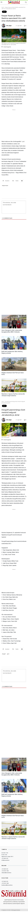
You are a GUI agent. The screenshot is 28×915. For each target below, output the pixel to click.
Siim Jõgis (9, 25)
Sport (3, 7)
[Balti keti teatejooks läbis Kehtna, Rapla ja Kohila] (14, 343)
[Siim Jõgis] (4, 26)
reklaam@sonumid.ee (6, 872)
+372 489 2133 (5, 858)
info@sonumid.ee (5, 860)
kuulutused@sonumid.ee (7, 885)
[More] (22, 180)
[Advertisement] (14, 124)
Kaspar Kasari (5, 185)
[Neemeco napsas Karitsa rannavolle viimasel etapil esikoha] (14, 385)
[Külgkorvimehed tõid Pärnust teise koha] (14, 364)
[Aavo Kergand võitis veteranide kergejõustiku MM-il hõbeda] (14, 321)
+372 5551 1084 (5, 870)
